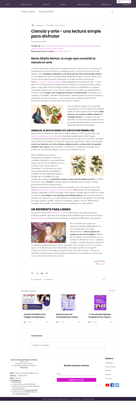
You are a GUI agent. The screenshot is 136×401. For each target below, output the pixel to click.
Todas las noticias (28, 11)
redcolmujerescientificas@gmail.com (26, 373)
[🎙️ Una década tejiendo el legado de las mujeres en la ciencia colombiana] (100, 302)
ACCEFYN (23, 367)
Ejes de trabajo (110, 367)
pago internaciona (22, 394)
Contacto (109, 378)
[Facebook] (112, 385)
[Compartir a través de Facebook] (32, 273)
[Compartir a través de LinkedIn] (42, 273)
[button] (112, 11)
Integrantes (109, 363)
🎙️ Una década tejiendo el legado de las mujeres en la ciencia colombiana (100, 315)
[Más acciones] (103, 25)
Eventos (108, 374)
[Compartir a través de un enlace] (47, 273)
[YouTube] (107, 385)
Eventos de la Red (46, 11)
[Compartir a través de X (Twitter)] (37, 273)
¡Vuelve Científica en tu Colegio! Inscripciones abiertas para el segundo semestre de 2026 (36, 315)
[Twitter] (117, 385)
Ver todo (112, 291)
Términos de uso (76, 399)
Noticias (108, 370)
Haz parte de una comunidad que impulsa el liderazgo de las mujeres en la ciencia (67, 315)
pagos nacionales (31, 390)
